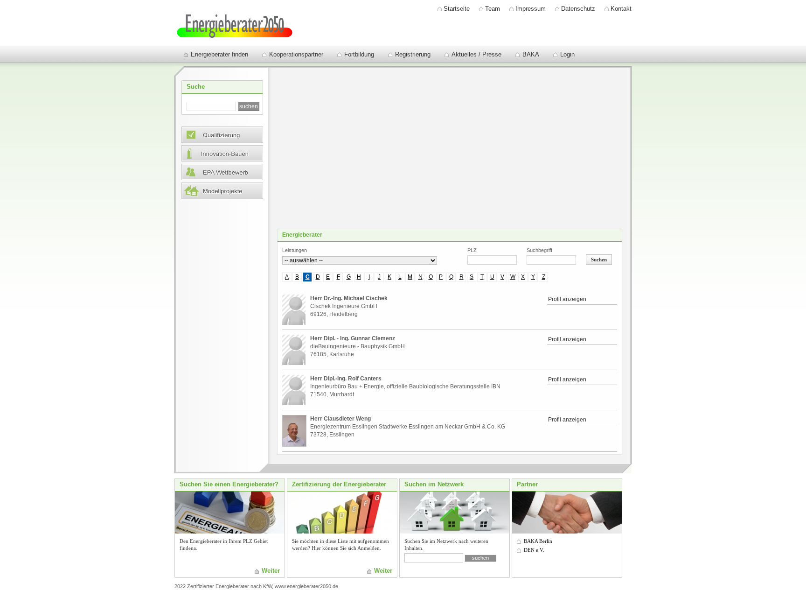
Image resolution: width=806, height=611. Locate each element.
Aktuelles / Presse (476, 54)
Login (567, 54)
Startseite (457, 8)
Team (492, 8)
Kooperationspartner (296, 54)
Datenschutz (578, 8)
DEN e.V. (534, 550)
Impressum (530, 8)
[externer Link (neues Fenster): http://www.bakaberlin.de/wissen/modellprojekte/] (222, 196)
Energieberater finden (219, 54)
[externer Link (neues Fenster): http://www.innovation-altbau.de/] (222, 159)
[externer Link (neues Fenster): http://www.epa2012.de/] (222, 178)
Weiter (271, 570)
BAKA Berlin (538, 541)
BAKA (530, 54)
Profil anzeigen (567, 299)
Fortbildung (359, 54)
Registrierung (413, 54)
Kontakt (621, 8)
